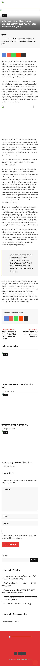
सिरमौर (4, 35)
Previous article (8, 329)
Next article (33, 329)
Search (4, 556)
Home (5, 38)
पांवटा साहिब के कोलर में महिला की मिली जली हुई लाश (18, 604)
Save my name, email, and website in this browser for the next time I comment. (19, 537)
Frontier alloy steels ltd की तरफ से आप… (17, 462)
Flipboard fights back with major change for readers (30, 334)
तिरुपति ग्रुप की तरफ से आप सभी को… (15, 425)
